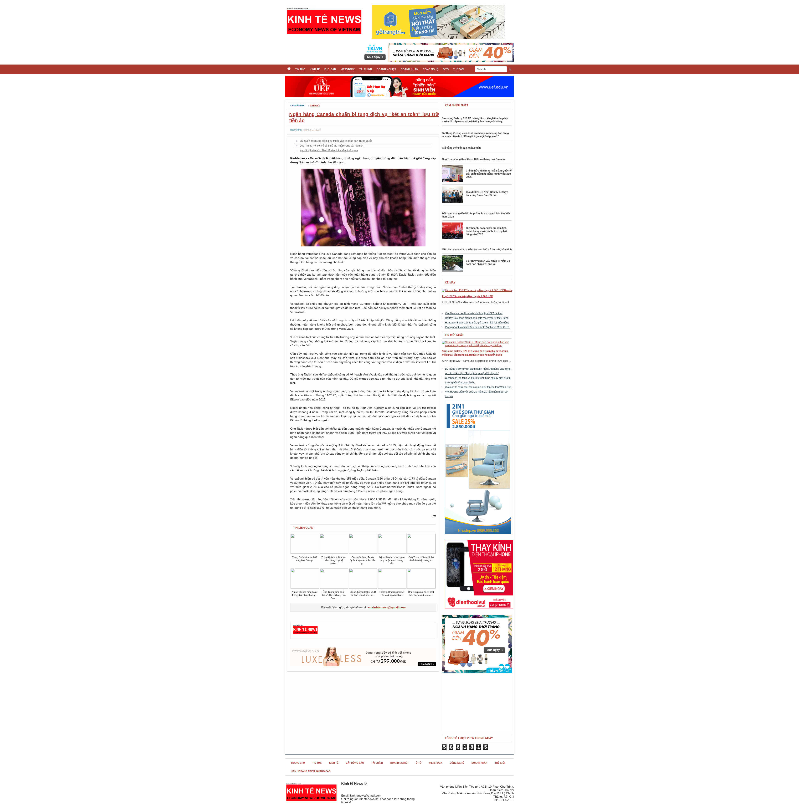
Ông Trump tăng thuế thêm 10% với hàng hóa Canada (473, 159)
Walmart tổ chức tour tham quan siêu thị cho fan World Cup (478, 387)
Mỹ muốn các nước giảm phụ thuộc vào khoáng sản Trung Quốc (336, 140)
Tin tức (300, 69)
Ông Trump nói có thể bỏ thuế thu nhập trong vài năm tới (331, 145)
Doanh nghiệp (386, 69)
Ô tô (446, 69)
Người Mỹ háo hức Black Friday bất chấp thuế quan (329, 150)
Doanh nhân (409, 69)
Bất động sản (355, 763)
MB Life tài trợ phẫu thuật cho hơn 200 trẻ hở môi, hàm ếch (477, 249)
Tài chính (365, 69)
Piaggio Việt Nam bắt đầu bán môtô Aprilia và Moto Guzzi (477, 327)
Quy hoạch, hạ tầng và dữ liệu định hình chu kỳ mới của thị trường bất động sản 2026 (486, 231)
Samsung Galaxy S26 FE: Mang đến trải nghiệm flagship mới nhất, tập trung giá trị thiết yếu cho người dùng (475, 120)
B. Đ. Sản (330, 69)
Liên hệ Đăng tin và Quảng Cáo (311, 771)
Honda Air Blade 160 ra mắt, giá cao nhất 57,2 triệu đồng (477, 322)
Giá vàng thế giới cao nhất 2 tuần (461, 147)
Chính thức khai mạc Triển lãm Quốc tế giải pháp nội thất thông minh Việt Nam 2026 (489, 173)
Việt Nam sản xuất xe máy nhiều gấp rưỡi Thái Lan (473, 313)
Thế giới (458, 69)
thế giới (315, 105)
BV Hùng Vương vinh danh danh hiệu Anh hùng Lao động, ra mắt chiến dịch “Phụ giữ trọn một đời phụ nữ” (475, 135)
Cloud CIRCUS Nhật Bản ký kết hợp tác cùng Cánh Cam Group (487, 194)
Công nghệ (430, 69)
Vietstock (348, 69)
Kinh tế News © (354, 784)
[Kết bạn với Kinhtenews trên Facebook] (305, 633)
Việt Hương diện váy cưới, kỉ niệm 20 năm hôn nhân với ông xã (488, 263)
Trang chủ (298, 763)
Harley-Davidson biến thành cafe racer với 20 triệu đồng (477, 318)
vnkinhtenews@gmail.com (387, 607)
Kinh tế (315, 69)
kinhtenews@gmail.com (365, 795)
